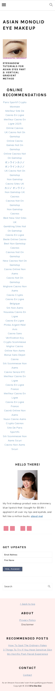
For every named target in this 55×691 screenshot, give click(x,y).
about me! (37, 516)
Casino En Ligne (15, 234)
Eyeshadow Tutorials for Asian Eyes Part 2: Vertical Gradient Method (14, 71)
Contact (27, 674)
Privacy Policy (27, 620)
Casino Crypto (15, 294)
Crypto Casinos (14, 423)
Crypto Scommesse (15, 342)
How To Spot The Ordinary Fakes (27, 645)
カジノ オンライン (15, 187)
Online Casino (15, 140)
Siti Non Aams (15, 307)
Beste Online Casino (14, 239)
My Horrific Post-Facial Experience (27, 653)
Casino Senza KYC (14, 372)
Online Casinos (14, 128)
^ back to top (27, 603)
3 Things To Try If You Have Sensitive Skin (27, 649)
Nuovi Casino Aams (15, 419)
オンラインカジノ (15, 162)
